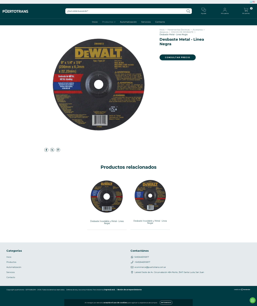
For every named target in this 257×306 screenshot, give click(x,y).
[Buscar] (188, 11)
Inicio (95, 22)
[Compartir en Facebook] (46, 151)
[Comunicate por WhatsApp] (253, 300)
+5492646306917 (142, 262)
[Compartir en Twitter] (52, 151)
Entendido (166, 302)
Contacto (160, 22)
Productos (108, 22)
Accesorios (198, 29)
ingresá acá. (109, 290)
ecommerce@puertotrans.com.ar (150, 267)
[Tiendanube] (242, 290)
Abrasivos (164, 32)
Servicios (146, 22)
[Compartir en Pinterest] (58, 151)
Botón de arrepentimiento (130, 290)
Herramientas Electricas (178, 29)
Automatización (128, 22)
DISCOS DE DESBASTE (182, 32)
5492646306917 (142, 257)
